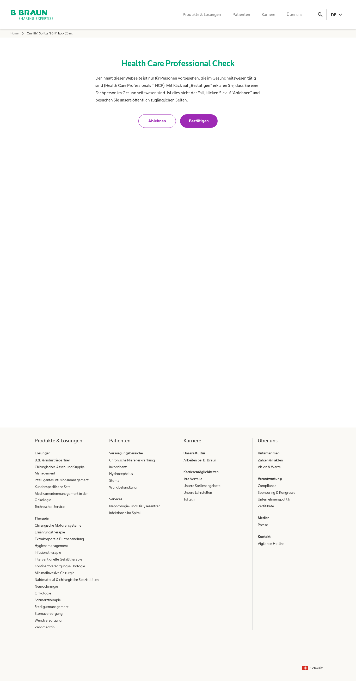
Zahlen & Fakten (270, 460)
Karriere (268, 14)
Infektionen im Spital (125, 513)
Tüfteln (188, 499)
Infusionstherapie (48, 552)
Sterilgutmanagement (52, 607)
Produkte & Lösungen (202, 14)
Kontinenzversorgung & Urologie (60, 566)
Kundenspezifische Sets (52, 487)
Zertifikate (266, 506)
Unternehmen (269, 453)
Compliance (267, 486)
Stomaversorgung (49, 613)
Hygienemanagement (51, 546)
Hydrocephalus (121, 474)
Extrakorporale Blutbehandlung (59, 539)
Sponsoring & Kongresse (276, 492)
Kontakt (264, 536)
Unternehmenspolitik (274, 499)
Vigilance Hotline (271, 543)
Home (14, 33)
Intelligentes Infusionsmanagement (62, 480)
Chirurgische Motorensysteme (58, 525)
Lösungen (43, 453)
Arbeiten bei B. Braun (199, 460)
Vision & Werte (269, 467)
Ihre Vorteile (192, 479)
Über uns (295, 14)
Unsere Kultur (194, 453)
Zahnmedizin (44, 627)
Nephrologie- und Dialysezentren (134, 506)
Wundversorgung (48, 620)
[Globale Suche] (320, 14)
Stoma (114, 480)
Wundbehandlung (123, 487)
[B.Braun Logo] (31, 14)
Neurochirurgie (46, 586)
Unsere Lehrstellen (197, 492)
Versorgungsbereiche (126, 453)
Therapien (43, 518)
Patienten (241, 14)
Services (115, 499)
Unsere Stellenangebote (201, 486)
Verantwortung (270, 479)
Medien (263, 518)
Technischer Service (50, 506)
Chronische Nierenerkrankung (132, 460)
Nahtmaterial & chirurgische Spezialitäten (67, 579)
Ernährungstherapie (50, 532)
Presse (263, 525)
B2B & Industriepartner (52, 460)
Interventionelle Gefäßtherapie (58, 559)
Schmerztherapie (48, 600)
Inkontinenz (118, 467)
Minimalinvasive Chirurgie (54, 573)
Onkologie (43, 593)
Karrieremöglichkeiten (201, 472)
